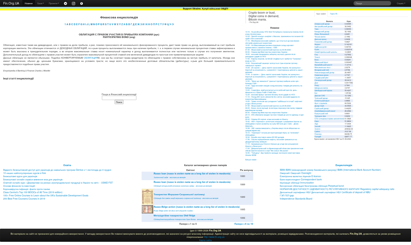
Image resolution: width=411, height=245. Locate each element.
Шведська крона (321, 88)
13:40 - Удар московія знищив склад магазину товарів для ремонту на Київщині (273, 86)
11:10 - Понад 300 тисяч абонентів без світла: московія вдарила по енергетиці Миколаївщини (272, 98)
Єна (316, 54)
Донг (316, 83)
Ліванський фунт (321, 62)
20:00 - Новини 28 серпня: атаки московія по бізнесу (266, 119)
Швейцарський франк (323, 90)
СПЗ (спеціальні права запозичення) (329, 118)
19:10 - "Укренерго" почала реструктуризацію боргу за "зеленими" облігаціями (272, 133)
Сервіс (400, 3)
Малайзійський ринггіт (323, 65)
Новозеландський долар (324, 72)
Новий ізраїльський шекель (326, 52)
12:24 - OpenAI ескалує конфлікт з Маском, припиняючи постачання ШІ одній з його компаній (274, 37)
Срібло (317, 131)
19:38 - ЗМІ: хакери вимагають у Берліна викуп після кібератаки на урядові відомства (272, 129)
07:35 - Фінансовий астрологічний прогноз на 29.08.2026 (268, 106)
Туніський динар (321, 98)
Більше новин (250, 159)
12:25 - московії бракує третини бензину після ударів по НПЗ (270, 94)
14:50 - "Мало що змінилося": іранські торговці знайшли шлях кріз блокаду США (271, 82)
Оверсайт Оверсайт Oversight (295, 173)
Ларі (316, 123)
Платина (318, 134)
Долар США (319, 106)
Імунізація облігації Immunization (297, 182)
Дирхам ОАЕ (320, 95)
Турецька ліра (320, 116)
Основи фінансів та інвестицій (19, 185)
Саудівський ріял (321, 77)
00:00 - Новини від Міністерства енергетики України (266, 52)
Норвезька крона (321, 75)
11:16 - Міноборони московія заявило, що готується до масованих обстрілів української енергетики (272, 42)
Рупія (317, 49)
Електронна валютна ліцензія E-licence (300, 176)
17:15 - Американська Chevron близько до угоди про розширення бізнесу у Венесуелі (271, 145)
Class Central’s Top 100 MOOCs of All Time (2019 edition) (32, 192)
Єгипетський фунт (322, 100)
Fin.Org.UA (11, 3)
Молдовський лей (322, 70)
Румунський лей (321, 113)
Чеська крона (320, 36)
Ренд (317, 85)
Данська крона (320, 39)
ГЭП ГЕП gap (287, 195)
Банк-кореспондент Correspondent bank (301, 179)
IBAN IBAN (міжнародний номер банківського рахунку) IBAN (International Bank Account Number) (330, 169)
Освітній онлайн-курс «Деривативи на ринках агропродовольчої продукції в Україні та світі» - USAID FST (58, 182)
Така (316, 29)
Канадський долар (322, 31)
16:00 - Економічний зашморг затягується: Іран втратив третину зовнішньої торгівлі (271, 64)
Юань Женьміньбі (322, 34)
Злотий (317, 126)
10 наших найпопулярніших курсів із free (24, 173)
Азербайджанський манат (325, 111)
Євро (317, 121)
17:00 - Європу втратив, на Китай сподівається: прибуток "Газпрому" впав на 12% (273, 59)
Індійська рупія (321, 47)
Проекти (53, 3)
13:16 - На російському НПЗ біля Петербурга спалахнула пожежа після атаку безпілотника (274, 33)
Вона (317, 59)
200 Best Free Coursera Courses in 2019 (24, 198)
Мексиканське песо (322, 67)
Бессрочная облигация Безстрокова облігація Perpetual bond (312, 185)
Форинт (317, 44)
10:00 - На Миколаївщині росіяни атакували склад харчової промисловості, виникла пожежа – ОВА (269, 46)
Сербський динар (322, 108)
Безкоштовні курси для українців (20, 176)
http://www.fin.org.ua (214, 236)
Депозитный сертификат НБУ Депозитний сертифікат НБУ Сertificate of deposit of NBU (325, 192)
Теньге (317, 57)
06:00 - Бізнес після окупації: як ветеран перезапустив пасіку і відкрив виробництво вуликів (273, 109)
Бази (39, 3)
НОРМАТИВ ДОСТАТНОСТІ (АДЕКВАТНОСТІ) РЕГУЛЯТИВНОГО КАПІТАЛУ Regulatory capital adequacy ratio (337, 189)
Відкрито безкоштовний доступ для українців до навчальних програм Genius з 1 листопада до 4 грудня (57, 169)
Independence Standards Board (296, 198)
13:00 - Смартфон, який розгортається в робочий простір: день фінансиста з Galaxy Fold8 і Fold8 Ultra (271, 91)
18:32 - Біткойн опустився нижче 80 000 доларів (264, 137)
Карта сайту (205, 240)
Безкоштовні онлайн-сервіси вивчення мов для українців (32, 179)
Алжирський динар (322, 24)
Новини (29, 3)
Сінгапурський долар (323, 80)
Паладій (318, 136)
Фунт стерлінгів (321, 103)
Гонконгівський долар (323, 42)
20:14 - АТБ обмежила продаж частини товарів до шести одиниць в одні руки (274, 116)
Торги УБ (333, 13)
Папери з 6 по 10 (243, 223)
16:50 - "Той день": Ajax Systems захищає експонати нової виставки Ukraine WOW (272, 154)
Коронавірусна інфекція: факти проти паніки (26, 189)
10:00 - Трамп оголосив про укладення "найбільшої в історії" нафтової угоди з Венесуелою (273, 102)
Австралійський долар (323, 26)
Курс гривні (321, 13)
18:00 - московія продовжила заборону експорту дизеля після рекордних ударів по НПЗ (270, 55)
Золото (317, 129)
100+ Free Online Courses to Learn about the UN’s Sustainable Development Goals (45, 195)
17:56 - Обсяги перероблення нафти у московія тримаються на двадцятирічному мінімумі (271, 140)
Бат (316, 93)
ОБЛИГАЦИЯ (91, 57)
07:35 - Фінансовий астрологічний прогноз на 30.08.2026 (268, 50)
